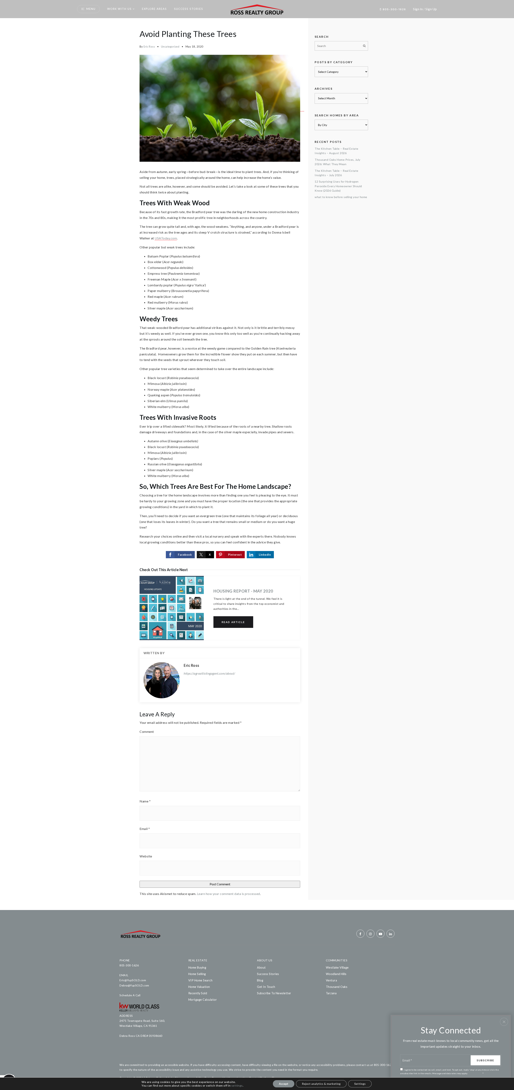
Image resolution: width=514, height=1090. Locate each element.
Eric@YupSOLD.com (132, 980)
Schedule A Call (130, 995)
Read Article (233, 622)
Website (146, 856)
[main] (257, 464)
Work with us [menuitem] (119, 8)
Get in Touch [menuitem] (266, 986)
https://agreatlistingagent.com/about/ (209, 673)
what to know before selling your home (341, 197)
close (504, 1022)
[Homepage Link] (257, 8)
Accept (283, 1083)
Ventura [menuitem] (331, 980)
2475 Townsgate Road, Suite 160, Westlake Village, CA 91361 (142, 1023)
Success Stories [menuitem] (188, 8)
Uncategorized (170, 46)
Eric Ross (149, 46)
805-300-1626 (393, 9)
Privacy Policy (475, 1073)
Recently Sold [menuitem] (197, 993)
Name (145, 801)
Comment (147, 731)
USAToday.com (166, 238)
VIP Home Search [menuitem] (200, 980)
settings (237, 1085)
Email (145, 829)
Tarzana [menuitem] (331, 993)
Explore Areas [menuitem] (154, 8)
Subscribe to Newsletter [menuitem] (274, 993)
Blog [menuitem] (260, 980)
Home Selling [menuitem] (197, 974)
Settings (360, 1083)
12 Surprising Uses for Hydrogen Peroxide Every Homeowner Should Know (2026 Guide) (338, 186)
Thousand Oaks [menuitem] (337, 986)
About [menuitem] (261, 967)
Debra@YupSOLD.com (134, 985)
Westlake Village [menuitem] (337, 967)
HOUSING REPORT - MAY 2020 (243, 591)
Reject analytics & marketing (321, 1083)
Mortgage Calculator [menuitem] (202, 999)
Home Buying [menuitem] (197, 967)
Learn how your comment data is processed (228, 894)
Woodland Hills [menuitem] (336, 974)
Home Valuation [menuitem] (199, 986)
